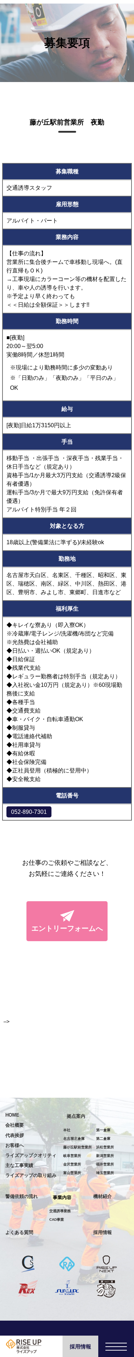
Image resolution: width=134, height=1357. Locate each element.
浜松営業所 (105, 1147)
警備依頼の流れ (21, 1196)
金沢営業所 (72, 1164)
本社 (66, 1130)
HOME (12, 1115)
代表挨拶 (14, 1135)
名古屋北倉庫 (74, 1139)
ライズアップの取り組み (30, 1175)
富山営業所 (72, 1173)
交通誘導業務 (60, 1211)
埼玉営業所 (105, 1173)
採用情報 (80, 1346)
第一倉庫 (103, 1130)
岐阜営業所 (72, 1156)
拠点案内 (76, 1116)
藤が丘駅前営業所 (77, 1147)
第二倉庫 (103, 1139)
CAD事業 (56, 1219)
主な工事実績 (19, 1165)
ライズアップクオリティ (30, 1155)
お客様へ (14, 1145)
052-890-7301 (29, 812)
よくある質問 (19, 1232)
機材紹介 (102, 1196)
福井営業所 (105, 1164)
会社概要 (14, 1125)
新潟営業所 (105, 1156)
